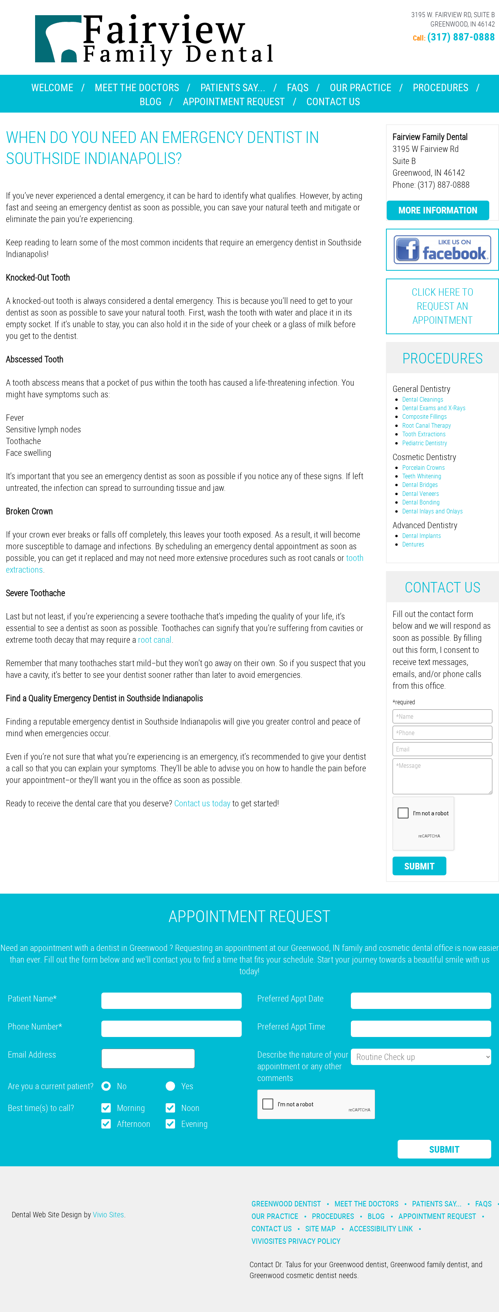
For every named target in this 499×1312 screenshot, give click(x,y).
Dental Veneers (420, 493)
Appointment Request (234, 101)
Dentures (413, 544)
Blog (150, 101)
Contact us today (202, 803)
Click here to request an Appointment (442, 306)
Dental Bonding (421, 502)
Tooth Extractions (424, 434)
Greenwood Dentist (286, 1203)
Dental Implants (421, 535)
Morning (131, 1107)
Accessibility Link (381, 1228)
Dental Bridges (420, 484)
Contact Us (333, 101)
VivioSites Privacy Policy (295, 1241)
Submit (419, 866)
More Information (438, 210)
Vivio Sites (108, 1214)
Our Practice (360, 87)
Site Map (320, 1228)
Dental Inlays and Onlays (432, 511)
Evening (194, 1123)
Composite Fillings (424, 416)
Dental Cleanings (422, 399)
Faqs (297, 87)
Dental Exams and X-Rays (433, 408)
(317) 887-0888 (461, 36)
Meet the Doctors (137, 87)
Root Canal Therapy (426, 425)
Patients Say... (232, 87)
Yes (187, 1086)
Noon (190, 1107)
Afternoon (133, 1123)
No (122, 1086)
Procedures (440, 87)
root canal (155, 639)
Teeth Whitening (421, 476)
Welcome (52, 87)
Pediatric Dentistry (424, 443)
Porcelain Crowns (423, 467)
